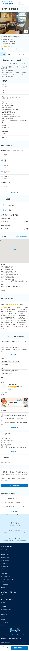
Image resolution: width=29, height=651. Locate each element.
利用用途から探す (5, 554)
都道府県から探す (5, 557)
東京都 (6, 514)
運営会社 (3, 617)
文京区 (11, 514)
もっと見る (13, 192)
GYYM (2, 602)
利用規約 (3, 569)
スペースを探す (4, 549)
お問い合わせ (15, 485)
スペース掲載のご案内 (6, 576)
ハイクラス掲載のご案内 (6, 579)
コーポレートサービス (6, 563)
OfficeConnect (4, 595)
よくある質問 (4, 566)
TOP (2, 514)
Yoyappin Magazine (5, 609)
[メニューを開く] (26, 2)
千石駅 (16, 514)
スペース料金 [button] (22, 54)
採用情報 (3, 619)
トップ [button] (3, 54)
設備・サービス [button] (12, 54)
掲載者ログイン (4, 582)
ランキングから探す (5, 560)
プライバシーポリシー (6, 622)
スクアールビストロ (12, 384)
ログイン (21, 3)
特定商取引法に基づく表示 (6, 625)
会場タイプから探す (5, 552)
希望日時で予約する (19, 648)
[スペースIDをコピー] (6, 395)
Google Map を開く (22, 236)
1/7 (26, 31)
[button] (14, 23)
